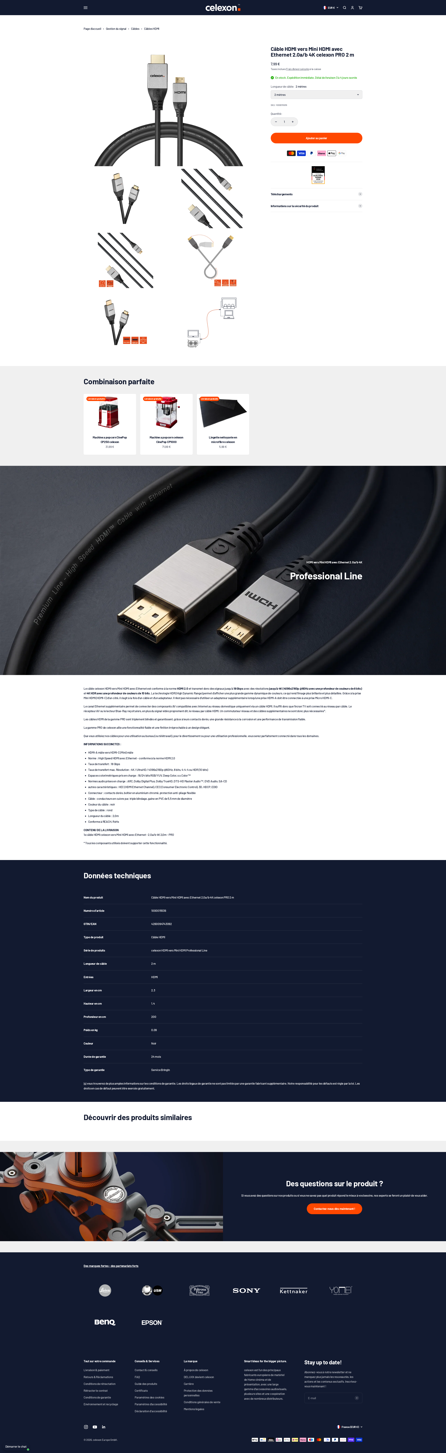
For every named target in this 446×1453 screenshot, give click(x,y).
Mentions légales (194, 1409)
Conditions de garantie (97, 1397)
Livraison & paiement (96, 1370)
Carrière (189, 1383)
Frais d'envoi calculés (297, 69)
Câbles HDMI (151, 28)
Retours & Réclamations (98, 1377)
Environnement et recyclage (101, 1404)
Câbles (135, 28)
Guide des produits (146, 1383)
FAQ (137, 1377)
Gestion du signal (116, 28)
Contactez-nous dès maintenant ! (334, 1208)
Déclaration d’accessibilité (151, 1411)
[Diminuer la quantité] (276, 122)
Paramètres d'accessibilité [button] (151, 1404)
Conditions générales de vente (202, 1402)
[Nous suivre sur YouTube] (95, 1427)
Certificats (141, 1390)
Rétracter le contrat (96, 1390)
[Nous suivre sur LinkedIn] (103, 1427)
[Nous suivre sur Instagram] (86, 1427)
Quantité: (276, 113)
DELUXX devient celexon (199, 1377)
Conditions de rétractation (99, 1383)
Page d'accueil (92, 28)
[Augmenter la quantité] (293, 122)
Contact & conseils (146, 1370)
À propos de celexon (196, 1370)
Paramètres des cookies (149, 1397)
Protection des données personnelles (198, 1393)
